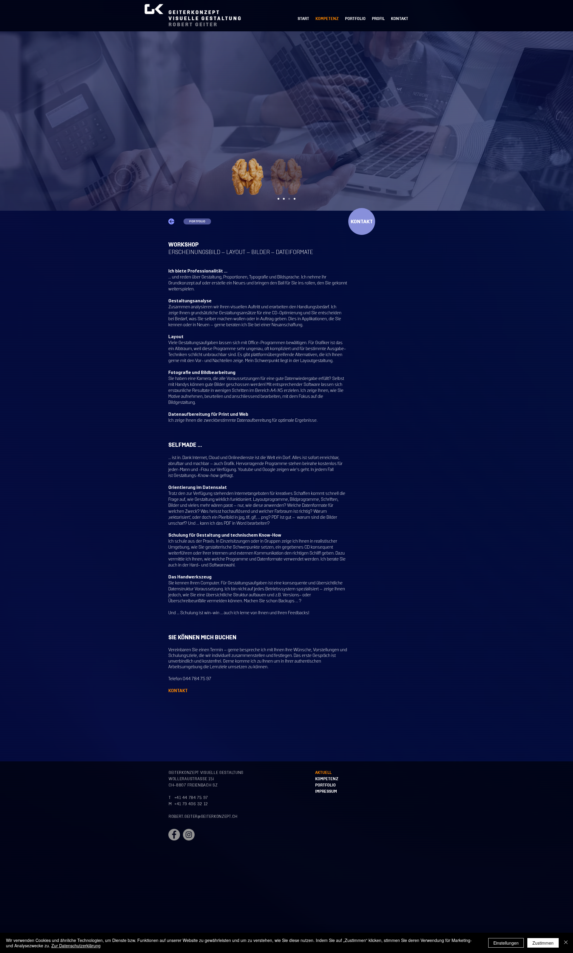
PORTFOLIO (325, 785)
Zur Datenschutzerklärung (76, 946)
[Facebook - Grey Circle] (174, 834)
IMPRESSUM (326, 791)
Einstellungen (506, 943)
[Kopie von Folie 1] (278, 199)
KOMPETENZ (326, 778)
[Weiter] (540, 121)
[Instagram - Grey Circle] (189, 834)
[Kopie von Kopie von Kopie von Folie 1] (289, 199)
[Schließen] (565, 942)
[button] (361, 221)
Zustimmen (543, 943)
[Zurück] (33, 121)
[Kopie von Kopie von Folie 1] (284, 199)
